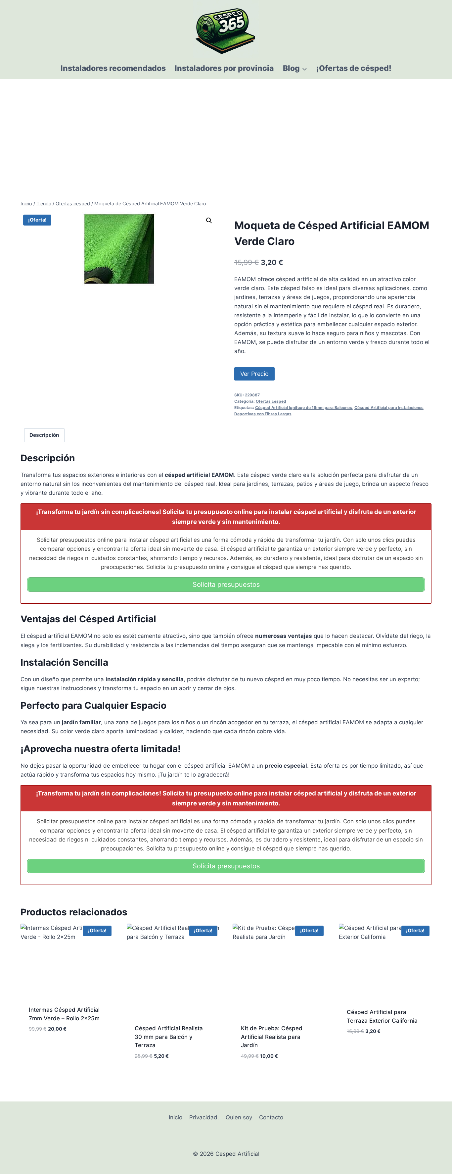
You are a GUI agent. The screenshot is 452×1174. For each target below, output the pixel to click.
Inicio (175, 1117)
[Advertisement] (226, 128)
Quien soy (239, 1117)
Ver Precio (254, 373)
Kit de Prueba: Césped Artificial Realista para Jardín (271, 1036)
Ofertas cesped (271, 401)
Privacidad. (204, 1117)
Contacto (271, 1117)
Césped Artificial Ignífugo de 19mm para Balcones (303, 407)
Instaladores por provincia (224, 68)
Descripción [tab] (44, 435)
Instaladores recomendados (113, 68)
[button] (209, 221)
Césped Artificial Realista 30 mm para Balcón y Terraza (169, 1036)
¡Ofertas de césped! (353, 68)
